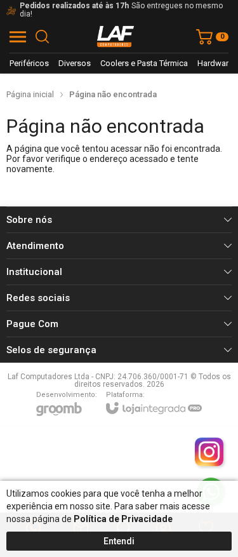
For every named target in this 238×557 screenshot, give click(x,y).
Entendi (119, 541)
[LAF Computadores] (115, 36)
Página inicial (30, 94)
